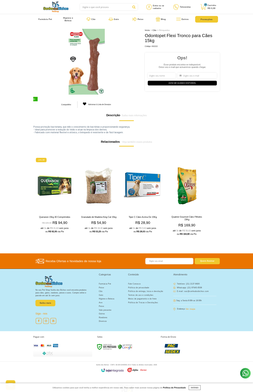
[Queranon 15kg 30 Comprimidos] (54, 196)
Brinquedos (164, 30)
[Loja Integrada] (112, 370)
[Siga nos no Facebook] (39, 321)
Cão (154, 30)
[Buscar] (134, 7)
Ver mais (59, 229)
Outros (102, 314)
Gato (101, 295)
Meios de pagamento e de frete (142, 299)
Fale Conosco (134, 284)
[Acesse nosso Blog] (53, 321)
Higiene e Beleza (106, 299)
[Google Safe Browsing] (125, 346)
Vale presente (105, 310)
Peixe (101, 287)
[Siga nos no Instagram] (46, 321)
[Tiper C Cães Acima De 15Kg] (143, 196)
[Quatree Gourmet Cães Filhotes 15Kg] (187, 197)
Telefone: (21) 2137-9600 (188, 284)
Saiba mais (45, 303)
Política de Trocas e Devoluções (143, 302)
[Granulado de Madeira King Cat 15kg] (98, 196)
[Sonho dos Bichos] (55, 6)
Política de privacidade (138, 287)
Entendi (194, 387)
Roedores (103, 317)
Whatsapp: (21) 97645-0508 (189, 287)
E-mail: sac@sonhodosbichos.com (192, 291)
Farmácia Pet (105, 284)
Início (147, 30)
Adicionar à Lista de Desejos (99, 104)
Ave (100, 302)
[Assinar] (207, 261)
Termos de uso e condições (140, 295)
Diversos (103, 321)
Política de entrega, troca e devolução (145, 291)
